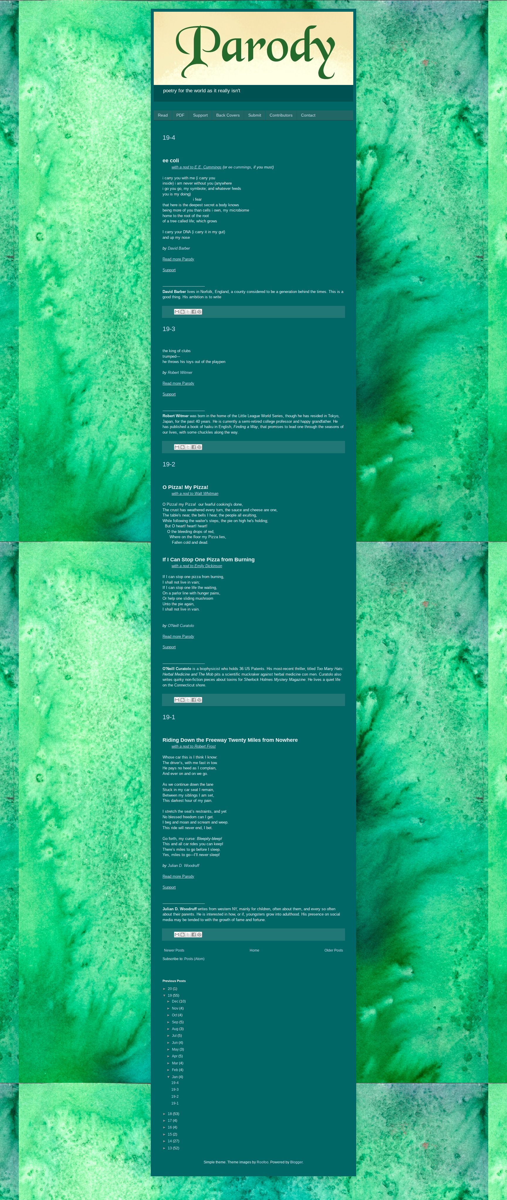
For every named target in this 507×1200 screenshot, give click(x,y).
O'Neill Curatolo (181, 625)
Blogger (296, 1162)
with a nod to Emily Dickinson (197, 566)
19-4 (169, 137)
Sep (175, 1022)
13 (170, 1148)
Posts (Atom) (194, 959)
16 (170, 1127)
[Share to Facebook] (194, 312)
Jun (175, 1043)
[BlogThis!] (182, 312)
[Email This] (177, 312)
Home (254, 950)
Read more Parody (178, 259)
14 (170, 1141)
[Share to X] (188, 312)
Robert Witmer (180, 372)
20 (170, 989)
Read (163, 115)
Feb (175, 1070)
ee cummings (239, 167)
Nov (175, 1008)
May (176, 1049)
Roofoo (262, 1162)
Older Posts (334, 950)
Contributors (281, 115)
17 (170, 1121)
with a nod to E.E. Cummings (197, 167)
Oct (175, 1015)
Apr (175, 1056)
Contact (308, 115)
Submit (254, 115)
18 (170, 1114)
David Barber (179, 248)
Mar (175, 1063)
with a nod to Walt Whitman (195, 493)
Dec (175, 1001)
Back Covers (228, 115)
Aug (175, 1029)
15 (170, 1134)
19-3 (169, 329)
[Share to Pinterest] (199, 312)
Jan (175, 1077)
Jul (175, 1036)
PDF (180, 115)
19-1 (169, 717)
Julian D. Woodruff (183, 865)
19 (170, 995)
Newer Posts (174, 950)
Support (200, 115)
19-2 (169, 464)
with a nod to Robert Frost (194, 746)
